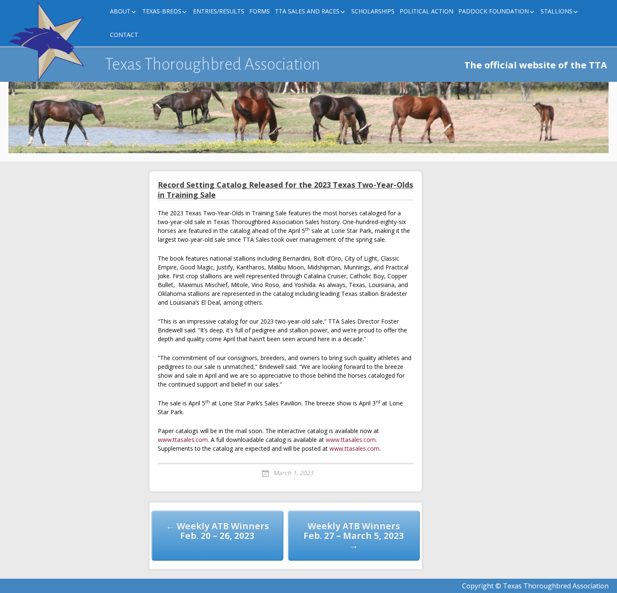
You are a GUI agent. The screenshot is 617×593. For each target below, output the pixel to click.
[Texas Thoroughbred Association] (50, 42)
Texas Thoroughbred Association (212, 64)
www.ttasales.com (183, 440)
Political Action (426, 11)
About (120, 11)
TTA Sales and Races (307, 11)
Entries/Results (218, 11)
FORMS (259, 11)
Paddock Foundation (493, 11)
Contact (124, 35)
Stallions (557, 11)
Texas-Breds (161, 11)
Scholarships (373, 11)
